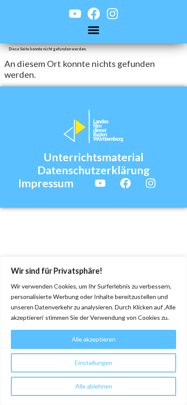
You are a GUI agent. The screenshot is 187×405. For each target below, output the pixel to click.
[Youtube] (75, 14)
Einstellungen (93, 362)
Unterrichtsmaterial (93, 156)
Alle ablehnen (93, 386)
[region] (93, 330)
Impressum (45, 182)
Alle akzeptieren (94, 339)
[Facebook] (94, 14)
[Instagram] (112, 14)
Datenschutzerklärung (93, 169)
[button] (93, 30)
